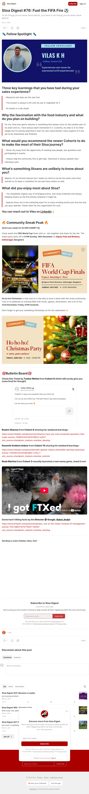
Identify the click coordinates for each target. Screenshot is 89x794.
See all (6, 736)
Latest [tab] (10, 686)
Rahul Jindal (63, 519)
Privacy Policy (62, 751)
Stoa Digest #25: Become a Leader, (18, 693)
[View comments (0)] (12, 28)
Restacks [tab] (17, 657)
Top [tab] (4, 686)
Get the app (56, 783)
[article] (44, 697)
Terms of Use (55, 749)
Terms (46, 777)
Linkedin (46, 211)
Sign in (83, 4)
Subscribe (72, 4)
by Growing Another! (10, 696)
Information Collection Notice (44, 751)
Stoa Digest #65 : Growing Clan (17, 707)
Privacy (39, 777)
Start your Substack (38, 783)
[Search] (85, 686)
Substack (33, 789)
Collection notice (56, 777)
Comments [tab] (7, 657)
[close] (67, 711)
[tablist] (12, 657)
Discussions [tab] (19, 686)
